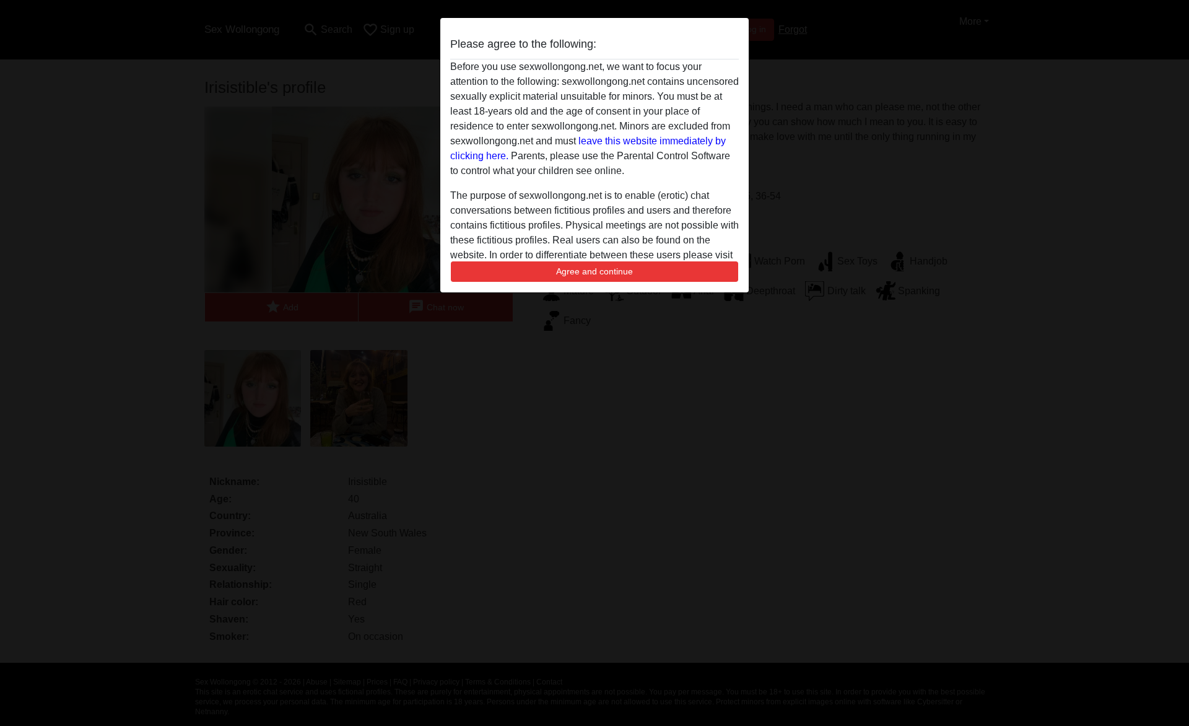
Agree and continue (594, 271)
